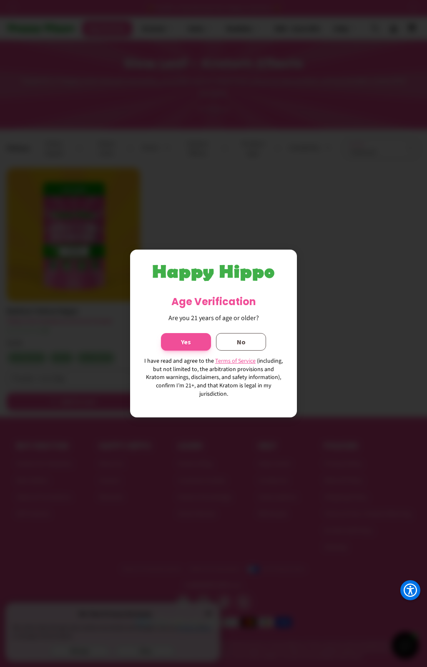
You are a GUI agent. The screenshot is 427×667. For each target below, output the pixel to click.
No (241, 342)
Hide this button (403, 611)
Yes (186, 342)
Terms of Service (235, 361)
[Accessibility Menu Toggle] (410, 590)
